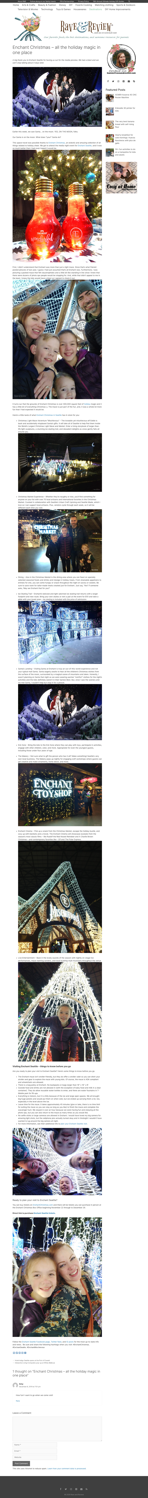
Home (16, 5)
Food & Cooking (84, 5)
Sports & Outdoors (125, 5)
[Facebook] (108, 81)
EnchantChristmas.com (43, 1205)
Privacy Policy (83, 1)
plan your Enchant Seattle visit (74, 1124)
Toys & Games (63, 9)
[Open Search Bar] (129, 1)
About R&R (22, 1)
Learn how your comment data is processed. (66, 1468)
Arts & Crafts (28, 5)
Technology (47, 9)
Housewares (80, 9)
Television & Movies (28, 9)
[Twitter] (113, 81)
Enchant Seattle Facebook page (36, 1342)
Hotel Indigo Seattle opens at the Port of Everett (32, 1360)
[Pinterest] (123, 81)
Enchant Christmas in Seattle (49, 415)
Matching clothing (104, 5)
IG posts (70, 1342)
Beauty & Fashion (47, 5)
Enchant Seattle (85, 145)
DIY (70, 5)
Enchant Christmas (57, 143)
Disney (62, 5)
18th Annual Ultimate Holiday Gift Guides (108, 1)
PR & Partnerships (67, 1)
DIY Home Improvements (117, 9)
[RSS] (86, 1489)
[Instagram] (118, 81)
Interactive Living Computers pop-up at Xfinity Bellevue (35, 1363)
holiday (87, 404)
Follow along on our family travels (43, 1)
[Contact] (129, 81)
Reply (18, 1401)
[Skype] (134, 81)
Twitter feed (56, 1342)
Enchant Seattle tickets (44, 1213)
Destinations (95, 9)
